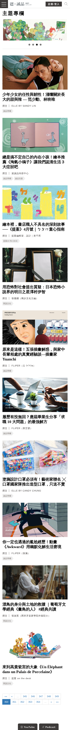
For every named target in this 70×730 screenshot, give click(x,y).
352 (22, 702)
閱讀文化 (7, 303)
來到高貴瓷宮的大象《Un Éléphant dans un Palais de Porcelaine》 (32, 669)
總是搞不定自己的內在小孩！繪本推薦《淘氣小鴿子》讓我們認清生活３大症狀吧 (33, 162)
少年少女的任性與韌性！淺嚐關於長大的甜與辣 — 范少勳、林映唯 (33, 96)
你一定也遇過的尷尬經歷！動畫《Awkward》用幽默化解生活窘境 (31, 544)
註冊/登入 (54, 4)
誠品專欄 (7, 111)
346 (33, 696)
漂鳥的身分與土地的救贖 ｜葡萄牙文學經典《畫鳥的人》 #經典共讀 (34, 606)
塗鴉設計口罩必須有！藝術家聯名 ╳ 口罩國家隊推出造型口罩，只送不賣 (34, 481)
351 (14, 702)
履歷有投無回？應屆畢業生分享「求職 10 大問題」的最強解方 (33, 419)
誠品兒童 (19, 178)
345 (25, 696)
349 (57, 696)
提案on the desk (10, 241)
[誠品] (21, 3)
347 (41, 696)
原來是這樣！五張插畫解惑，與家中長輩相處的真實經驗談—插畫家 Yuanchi (33, 354)
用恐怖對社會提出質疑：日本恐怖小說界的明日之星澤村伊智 (33, 289)
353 (30, 702)
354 (38, 702)
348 (49, 696)
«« (6, 696)
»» (57, 702)
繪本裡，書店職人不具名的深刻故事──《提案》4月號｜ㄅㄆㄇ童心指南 (33, 226)
